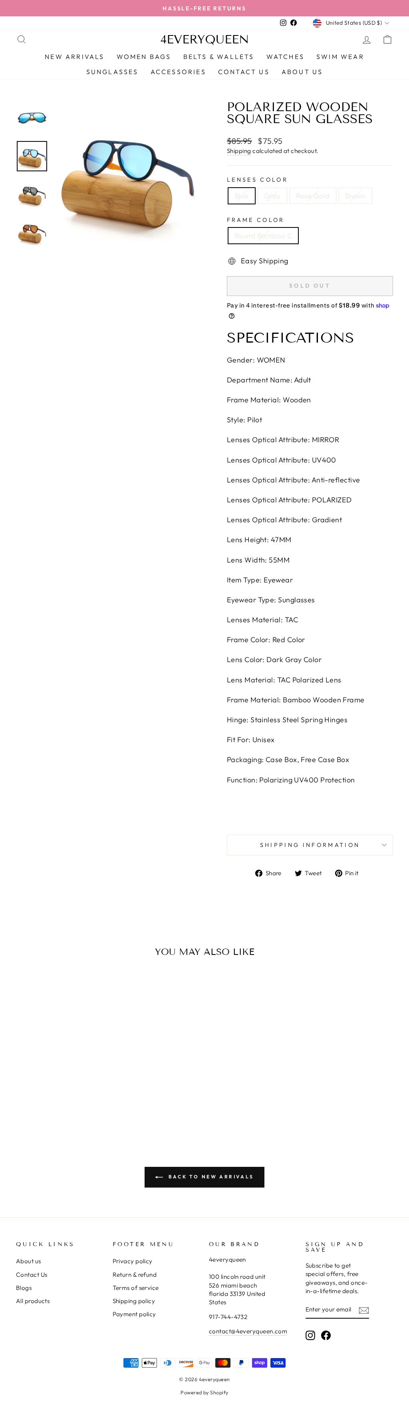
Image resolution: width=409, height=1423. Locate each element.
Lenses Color (257, 179)
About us (28, 1261)
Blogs (24, 1288)
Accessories (178, 72)
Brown (355, 195)
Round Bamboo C (263, 235)
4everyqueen (204, 39)
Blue (241, 195)
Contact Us (32, 1274)
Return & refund (135, 1274)
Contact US (244, 72)
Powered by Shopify (204, 1392)
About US (302, 72)
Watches (285, 57)
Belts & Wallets (218, 57)
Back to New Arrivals (210, 1177)
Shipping (239, 151)
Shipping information (310, 845)
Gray (272, 195)
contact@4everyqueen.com (248, 1331)
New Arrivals (74, 57)
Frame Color (256, 219)
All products (33, 1301)
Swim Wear (340, 57)
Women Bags (144, 57)
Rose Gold (313, 195)
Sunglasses (112, 72)
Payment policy (134, 1314)
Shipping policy (134, 1301)
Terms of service (136, 1288)
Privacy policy (133, 1261)
